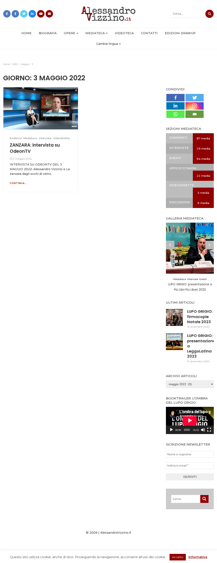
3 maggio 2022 (22, 158)
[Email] (194, 114)
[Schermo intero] (209, 430)
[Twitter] (194, 97)
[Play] (171, 430)
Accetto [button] (177, 557)
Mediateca (30, 138)
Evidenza (16, 138)
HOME (26, 33)
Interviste (45, 138)
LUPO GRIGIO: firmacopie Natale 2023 (200, 316)
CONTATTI (149, 33)
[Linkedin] (175, 106)
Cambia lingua (107, 44)
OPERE (70, 33)
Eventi (203, 279)
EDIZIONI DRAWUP (180, 33)
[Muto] (203, 430)
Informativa (197, 557)
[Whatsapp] (175, 114)
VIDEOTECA (124, 33)
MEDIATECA (95, 33)
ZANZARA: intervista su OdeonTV (35, 148)
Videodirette (61, 138)
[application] (190, 420)
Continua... (18, 183)
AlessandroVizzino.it (115, 533)
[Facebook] (175, 97)
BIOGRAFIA (48, 33)
